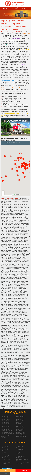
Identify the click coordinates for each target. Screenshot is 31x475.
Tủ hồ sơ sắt (5, 449)
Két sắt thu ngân (6, 429)
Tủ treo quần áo (20, 450)
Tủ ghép (4, 452)
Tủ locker (18, 452)
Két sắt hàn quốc (6, 423)
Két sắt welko (19, 422)
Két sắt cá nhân (20, 426)
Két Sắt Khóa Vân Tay (7, 432)
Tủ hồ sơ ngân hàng (6, 458)
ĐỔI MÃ (5, 8)
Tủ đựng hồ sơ (19, 455)
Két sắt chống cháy (20, 428)
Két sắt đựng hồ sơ (20, 433)
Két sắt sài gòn (5, 416)
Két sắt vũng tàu (6, 419)
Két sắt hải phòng (20, 416)
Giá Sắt (4, 463)
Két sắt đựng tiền (6, 422)
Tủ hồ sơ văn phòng (20, 456)
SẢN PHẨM (16, 8)
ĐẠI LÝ (25, 8)
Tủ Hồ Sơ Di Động (6, 462)
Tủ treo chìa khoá (20, 449)
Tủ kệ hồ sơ (19, 463)
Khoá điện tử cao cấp (7, 438)
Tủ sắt (17, 453)
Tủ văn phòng (19, 458)
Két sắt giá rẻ (19, 423)
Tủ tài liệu (18, 448)
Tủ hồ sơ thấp (19, 446)
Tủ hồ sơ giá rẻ (5, 456)
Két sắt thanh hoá (20, 419)
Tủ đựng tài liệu (5, 455)
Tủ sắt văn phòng (6, 448)
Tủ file (3, 453)
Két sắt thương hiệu (6, 428)
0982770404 (24, 470)
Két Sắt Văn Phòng (20, 432)
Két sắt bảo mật (6, 426)
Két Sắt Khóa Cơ (20, 430)
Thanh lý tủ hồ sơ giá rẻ (7, 459)
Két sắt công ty (19, 425)
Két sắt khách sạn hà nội (22, 418)
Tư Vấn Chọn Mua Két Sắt (8, 430)
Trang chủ (8, 470)
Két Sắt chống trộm (20, 435)
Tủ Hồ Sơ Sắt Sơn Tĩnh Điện (22, 462)
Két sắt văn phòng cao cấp (8, 433)
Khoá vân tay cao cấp (21, 436)
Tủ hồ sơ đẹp (5, 446)
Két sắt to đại (5, 425)
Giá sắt (4, 450)
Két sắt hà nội (19, 420)
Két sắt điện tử (5, 420)
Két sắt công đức (20, 429)
